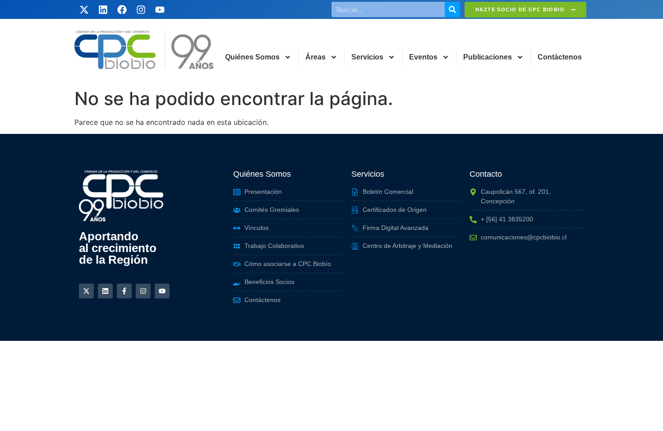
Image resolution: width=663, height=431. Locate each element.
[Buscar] (452, 9)
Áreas (315, 57)
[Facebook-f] (124, 291)
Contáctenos (560, 57)
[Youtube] (159, 9)
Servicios (367, 57)
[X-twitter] (83, 9)
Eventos (423, 57)
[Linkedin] (102, 9)
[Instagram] (140, 9)
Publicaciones (487, 57)
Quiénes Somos (252, 57)
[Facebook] (121, 9)
